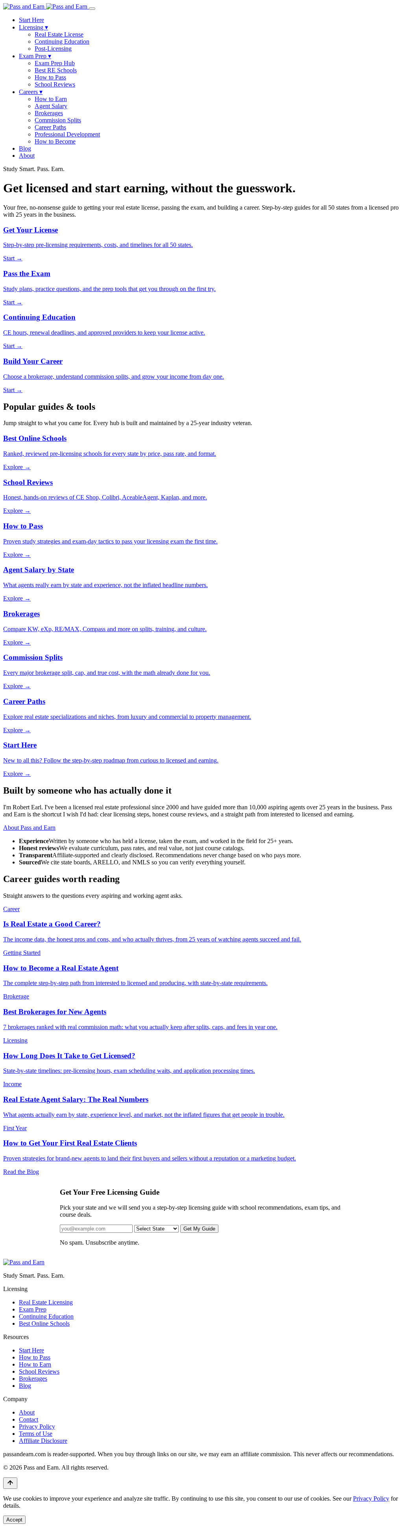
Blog (25, 148)
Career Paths (50, 127)
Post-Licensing (53, 48)
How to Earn (51, 99)
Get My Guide (199, 1229)
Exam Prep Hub (55, 63)
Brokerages (49, 113)
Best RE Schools (56, 70)
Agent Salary (51, 106)
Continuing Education (62, 41)
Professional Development (67, 134)
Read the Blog (21, 1171)
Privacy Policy (37, 1426)
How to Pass (50, 77)
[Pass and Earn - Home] (46, 6)
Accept (14, 1520)
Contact (28, 1419)
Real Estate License (59, 34)
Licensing (33, 27)
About (27, 155)
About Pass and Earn (29, 827)
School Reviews (55, 84)
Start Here (31, 20)
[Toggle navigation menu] (92, 8)
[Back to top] (10, 1483)
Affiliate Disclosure (43, 1440)
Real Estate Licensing (46, 1302)
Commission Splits (58, 120)
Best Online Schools (44, 1323)
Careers (31, 91)
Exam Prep (35, 56)
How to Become (55, 141)
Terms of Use (35, 1433)
